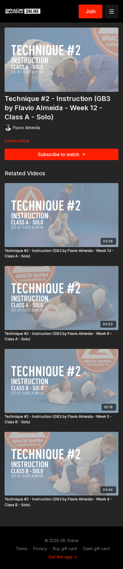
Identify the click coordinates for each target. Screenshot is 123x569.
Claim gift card (96, 548)
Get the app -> (62, 556)
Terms (21, 548)
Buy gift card (65, 548)
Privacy (40, 548)
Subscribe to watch (58, 154)
